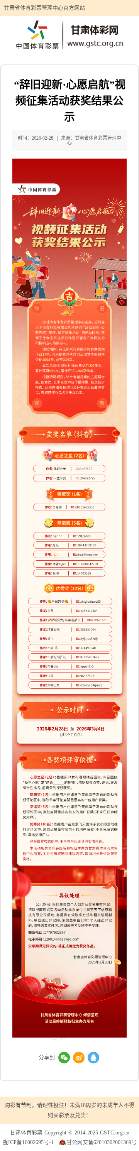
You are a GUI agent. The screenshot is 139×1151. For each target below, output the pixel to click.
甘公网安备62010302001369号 (101, 1142)
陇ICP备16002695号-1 (28, 1142)
